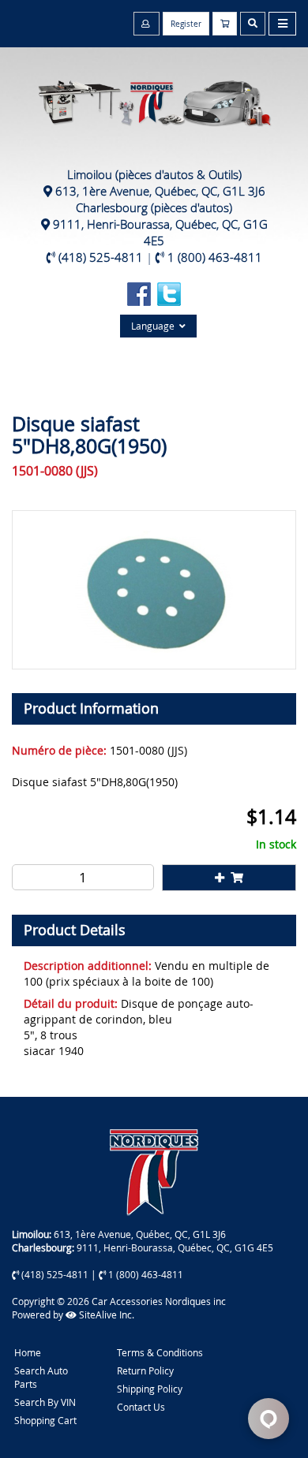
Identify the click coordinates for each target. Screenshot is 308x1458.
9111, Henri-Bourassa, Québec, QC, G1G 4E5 (160, 232)
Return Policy (145, 1370)
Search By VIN (45, 1402)
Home (27, 1352)
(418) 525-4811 (100, 257)
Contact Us (141, 1406)
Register (186, 24)
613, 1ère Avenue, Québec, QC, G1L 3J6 (160, 191)
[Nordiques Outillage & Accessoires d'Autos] (154, 95)
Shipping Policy (149, 1388)
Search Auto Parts (41, 1377)
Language (155, 325)
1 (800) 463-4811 (214, 257)
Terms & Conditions (160, 1352)
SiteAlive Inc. (105, 1314)
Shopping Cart (45, 1420)
